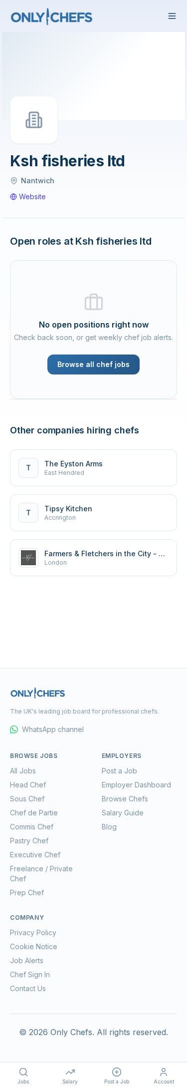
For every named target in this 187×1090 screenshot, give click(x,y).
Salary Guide (123, 812)
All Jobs (23, 770)
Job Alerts (26, 960)
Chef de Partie (34, 812)
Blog (109, 826)
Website (32, 196)
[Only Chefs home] (52, 16)
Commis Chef (31, 826)
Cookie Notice (33, 946)
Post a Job (119, 770)
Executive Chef (35, 854)
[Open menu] (172, 16)
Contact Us (28, 988)
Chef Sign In (30, 974)
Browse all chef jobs (93, 364)
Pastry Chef (29, 840)
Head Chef (28, 784)
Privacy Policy (33, 932)
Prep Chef (27, 892)
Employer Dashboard (136, 784)
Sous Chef (27, 798)
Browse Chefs (125, 798)
